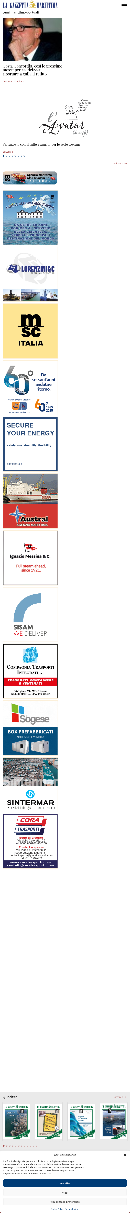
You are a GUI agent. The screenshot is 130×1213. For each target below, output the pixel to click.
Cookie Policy (56, 1209)
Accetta (65, 1183)
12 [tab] (36, 1146)
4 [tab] (12, 156)
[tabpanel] (65, 148)
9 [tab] (27, 1146)
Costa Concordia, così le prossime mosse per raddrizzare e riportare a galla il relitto (32, 69)
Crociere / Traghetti (13, 81)
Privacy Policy (71, 1209)
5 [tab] (15, 156)
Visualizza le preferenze (65, 1201)
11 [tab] (33, 1146)
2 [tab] (6, 156)
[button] (125, 1154)
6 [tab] (18, 156)
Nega (65, 1192)
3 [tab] (9, 156)
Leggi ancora (65, 148)
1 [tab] (3, 156)
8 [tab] (24, 156)
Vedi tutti (118, 163)
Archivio (118, 1097)
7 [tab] (21, 156)
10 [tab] (30, 1146)
